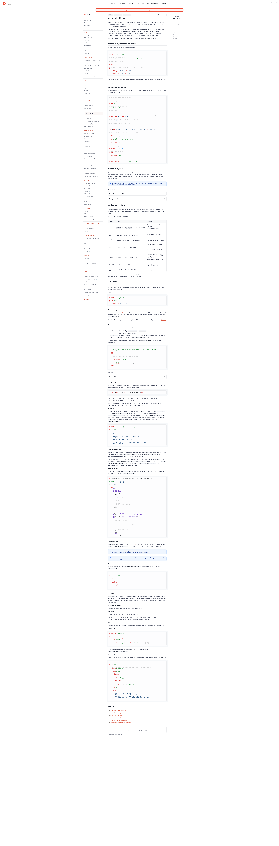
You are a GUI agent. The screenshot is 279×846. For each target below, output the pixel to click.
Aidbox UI (86, 40)
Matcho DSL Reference (89, 289)
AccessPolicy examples (116, 715)
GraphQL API (87, 93)
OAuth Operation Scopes (90, 295)
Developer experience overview (91, 238)
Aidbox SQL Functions (89, 287)
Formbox (87, 191)
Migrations (86, 73)
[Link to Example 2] (107, 655)
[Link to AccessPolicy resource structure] (106, 43)
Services (131, 3)
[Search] (268, 3)
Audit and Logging (88, 124)
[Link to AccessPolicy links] (106, 168)
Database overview (88, 165)
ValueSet (86, 144)
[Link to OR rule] (107, 623)
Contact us (86, 53)
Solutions (122, 3)
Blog (148, 3)
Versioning (86, 42)
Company (163, 3)
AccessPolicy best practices (116, 193)
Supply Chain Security (89, 48)
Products (112, 3)
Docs (143, 3)
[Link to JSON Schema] (107, 542)
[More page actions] (166, 15)
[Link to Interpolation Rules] (107, 450)
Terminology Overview (89, 153)
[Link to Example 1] (107, 629)
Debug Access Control (115, 199)
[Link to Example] (107, 325)
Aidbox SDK (87, 248)
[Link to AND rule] (107, 611)
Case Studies (154, 3)
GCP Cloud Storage (88, 213)
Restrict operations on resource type (120, 722)
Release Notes (87, 45)
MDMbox (87, 201)
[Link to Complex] (107, 593)
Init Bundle (86, 70)
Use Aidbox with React (89, 246)
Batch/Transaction (88, 90)
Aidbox (110, 15)
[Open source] (265, 3)
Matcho (124, 313)
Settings (86, 63)
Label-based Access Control (92, 121)
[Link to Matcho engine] (107, 310)
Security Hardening (88, 126)
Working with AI (88, 240)
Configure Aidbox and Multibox (91, 65)
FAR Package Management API (91, 292)
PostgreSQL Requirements (90, 168)
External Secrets (88, 68)
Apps (85, 243)
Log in (273, 3)
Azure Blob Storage (88, 216)
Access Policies (89, 113)
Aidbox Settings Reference (90, 274)
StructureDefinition (88, 136)
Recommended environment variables (93, 60)
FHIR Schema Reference (90, 279)
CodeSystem (87, 141)
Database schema (88, 171)
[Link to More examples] (107, 469)
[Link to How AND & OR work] (107, 605)
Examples (87, 251)
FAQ (85, 50)
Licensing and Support (89, 35)
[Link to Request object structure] (107, 87)
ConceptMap (87, 146)
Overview (86, 103)
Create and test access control (118, 720)
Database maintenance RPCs (91, 176)
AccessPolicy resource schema (118, 710)
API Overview (87, 83)
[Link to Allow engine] (107, 281)
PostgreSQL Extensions (89, 173)
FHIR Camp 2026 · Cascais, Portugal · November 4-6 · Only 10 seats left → (139, 10)
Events (137, 3)
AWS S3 (86, 211)
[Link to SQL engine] (107, 382)
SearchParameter (88, 138)
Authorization (126, 15)
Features (86, 22)
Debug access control (116, 718)
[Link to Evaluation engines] (106, 205)
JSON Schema (133, 544)
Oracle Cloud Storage (89, 219)
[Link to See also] (106, 706)
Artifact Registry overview (90, 133)
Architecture (87, 25)
